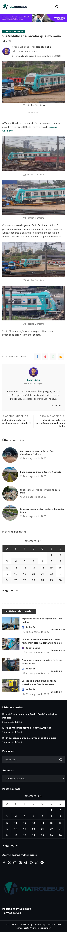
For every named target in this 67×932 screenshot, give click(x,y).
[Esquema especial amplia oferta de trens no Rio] (10, 664)
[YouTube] (60, 406)
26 (24, 580)
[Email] (61, 356)
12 (24, 567)
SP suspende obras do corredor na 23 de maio (31, 737)
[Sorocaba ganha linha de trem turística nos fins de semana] (10, 685)
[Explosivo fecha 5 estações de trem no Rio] (10, 623)
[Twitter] (9, 862)
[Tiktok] (36, 862)
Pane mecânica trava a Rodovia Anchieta (40, 472)
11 (15, 567)
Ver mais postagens (33, 383)
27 (33, 580)
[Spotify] (42, 862)
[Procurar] (57, 7)
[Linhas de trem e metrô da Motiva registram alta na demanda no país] (10, 644)
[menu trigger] (62, 7)
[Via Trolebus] (33, 888)
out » (14, 590)
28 (42, 580)
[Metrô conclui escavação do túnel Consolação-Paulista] (10, 455)
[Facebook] (37, 356)
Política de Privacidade (16, 908)
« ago (5, 590)
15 (51, 567)
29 (51, 580)
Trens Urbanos (13, 31)
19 (24, 574)
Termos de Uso (11, 913)
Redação (31, 627)
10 (6, 567)
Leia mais (56, 629)
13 (33, 567)
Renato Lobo (43, 46)
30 (60, 580)
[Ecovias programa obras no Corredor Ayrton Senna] (10, 513)
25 (15, 580)
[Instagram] (52, 406)
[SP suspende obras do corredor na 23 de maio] (10, 493)
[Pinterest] (45, 356)
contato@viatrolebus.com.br (36, 928)
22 (51, 574)
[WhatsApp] (53, 356)
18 (15, 574)
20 (33, 574)
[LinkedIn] (56, 406)
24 (6, 580)
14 (42, 567)
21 (42, 574)
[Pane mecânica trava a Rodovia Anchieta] (10, 474)
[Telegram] (25, 862)
